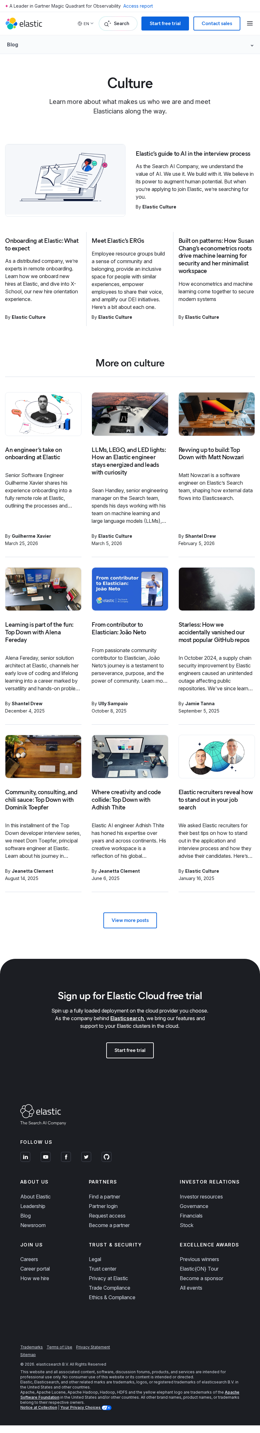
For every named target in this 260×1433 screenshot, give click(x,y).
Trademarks (31, 1347)
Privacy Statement (93, 1347)
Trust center (102, 1269)
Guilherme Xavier (31, 536)
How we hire (34, 1278)
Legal (95, 1259)
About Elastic (35, 1196)
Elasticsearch (127, 1018)
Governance (194, 1206)
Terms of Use (59, 1347)
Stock (186, 1225)
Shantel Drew (200, 536)
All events (191, 1288)
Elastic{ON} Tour (199, 1269)
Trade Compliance (109, 1288)
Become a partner (109, 1225)
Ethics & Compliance (112, 1297)
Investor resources (201, 1196)
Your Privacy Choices (80, 1407)
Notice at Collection (38, 1407)
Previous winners (199, 1259)
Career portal (35, 1269)
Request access (107, 1215)
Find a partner (104, 1196)
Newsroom (33, 1225)
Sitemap (28, 1354)
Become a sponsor (201, 1278)
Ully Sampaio (113, 703)
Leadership (32, 1206)
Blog (25, 1215)
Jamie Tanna (200, 703)
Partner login (103, 1206)
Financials (191, 1215)
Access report (138, 6)
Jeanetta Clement (32, 871)
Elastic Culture (159, 206)
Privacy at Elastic (108, 1278)
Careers (29, 1259)
